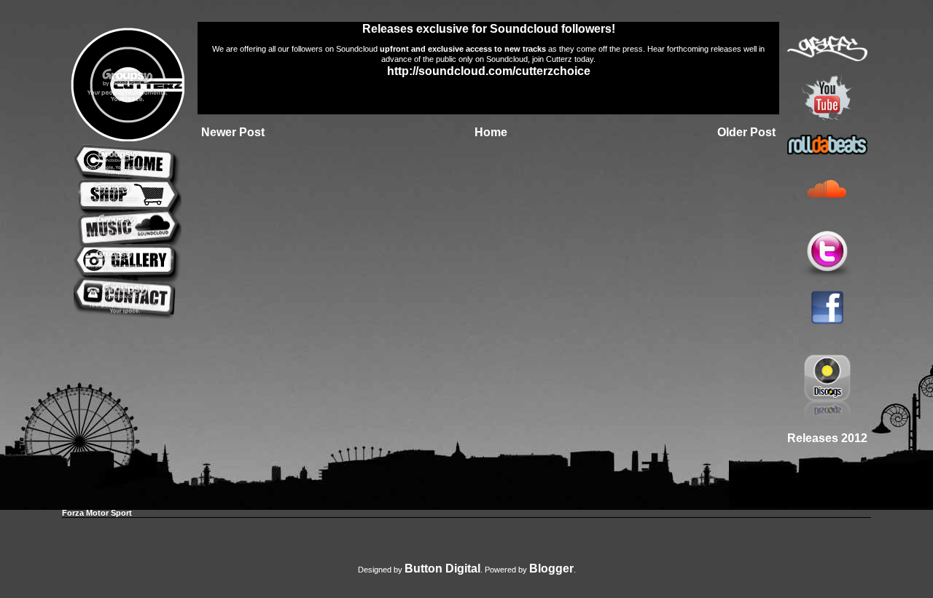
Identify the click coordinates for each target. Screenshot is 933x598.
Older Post (746, 132)
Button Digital (442, 568)
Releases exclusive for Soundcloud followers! (488, 29)
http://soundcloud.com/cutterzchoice (488, 71)
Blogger (551, 568)
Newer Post (233, 132)
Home (491, 132)
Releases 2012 (827, 438)
